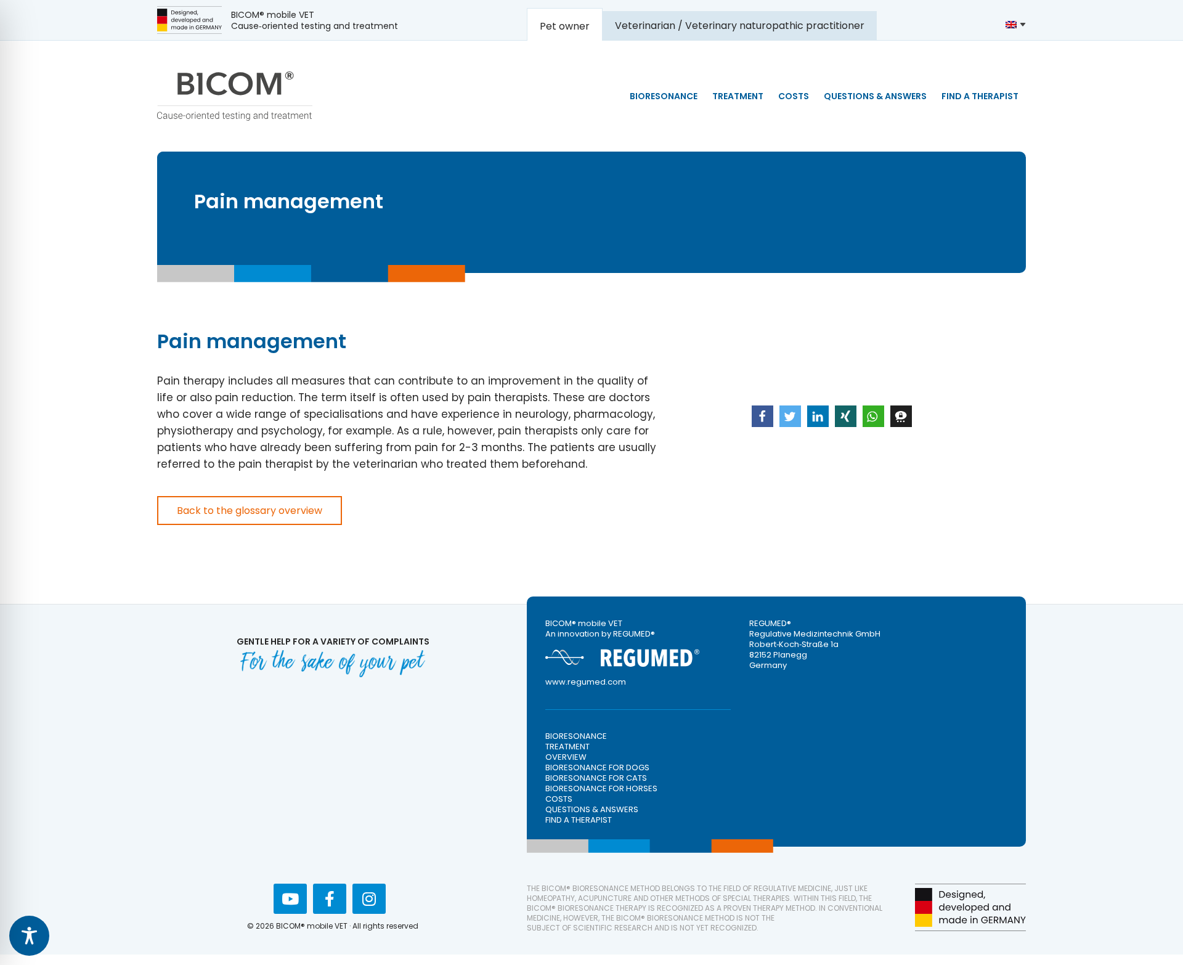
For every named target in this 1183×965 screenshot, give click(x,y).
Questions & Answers (591, 809)
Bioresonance (576, 736)
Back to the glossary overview (249, 510)
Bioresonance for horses (601, 788)
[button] (762, 416)
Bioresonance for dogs (597, 767)
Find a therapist (578, 820)
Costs (558, 799)
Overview (566, 757)
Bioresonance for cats (596, 778)
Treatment (567, 746)
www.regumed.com (585, 682)
